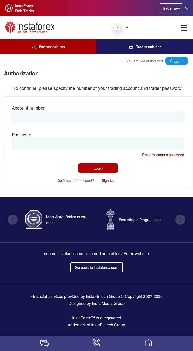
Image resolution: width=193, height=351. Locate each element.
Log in (178, 61)
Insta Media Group (108, 303)
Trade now (171, 8)
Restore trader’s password (163, 154)
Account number (28, 107)
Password (21, 134)
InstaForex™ (83, 318)
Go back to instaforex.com (96, 267)
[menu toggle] (184, 27)
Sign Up (108, 180)
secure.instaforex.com (63, 253)
